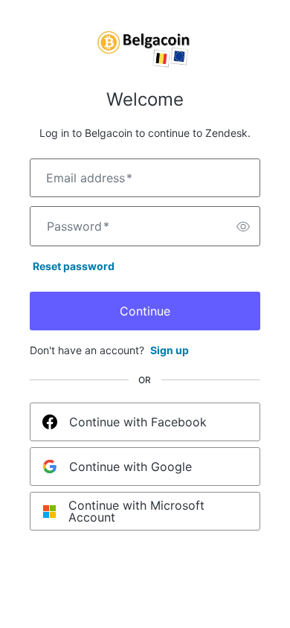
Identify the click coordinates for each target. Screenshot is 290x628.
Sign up (169, 350)
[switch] (243, 226)
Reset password (74, 266)
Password (78, 226)
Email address (89, 178)
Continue (145, 311)
